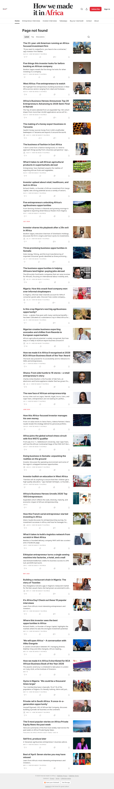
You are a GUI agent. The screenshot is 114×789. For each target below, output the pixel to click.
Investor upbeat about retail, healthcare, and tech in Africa (45, 183)
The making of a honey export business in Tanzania (44, 125)
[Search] (81, 9)
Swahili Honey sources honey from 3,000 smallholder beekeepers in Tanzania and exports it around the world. (44, 131)
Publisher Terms (74, 776)
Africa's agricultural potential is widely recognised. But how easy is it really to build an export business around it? (46, 339)
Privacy (52, 778)
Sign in (107, 9)
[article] (57, 50)
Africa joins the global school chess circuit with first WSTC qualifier (45, 437)
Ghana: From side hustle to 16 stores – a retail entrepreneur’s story (46, 374)
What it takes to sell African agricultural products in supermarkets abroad (43, 163)
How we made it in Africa (38, 54)
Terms (57, 778)
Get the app (66, 782)
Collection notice (66, 778)
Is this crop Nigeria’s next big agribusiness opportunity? (44, 310)
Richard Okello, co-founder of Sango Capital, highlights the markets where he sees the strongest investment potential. (45, 627)
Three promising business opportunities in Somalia (45, 249)
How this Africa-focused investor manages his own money (45, 417)
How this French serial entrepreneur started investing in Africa (45, 515)
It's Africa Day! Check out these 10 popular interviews (44, 601)
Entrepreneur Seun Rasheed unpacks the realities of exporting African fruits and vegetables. (43, 169)
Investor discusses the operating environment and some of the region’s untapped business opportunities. (45, 463)
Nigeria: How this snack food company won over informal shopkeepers (45, 290)
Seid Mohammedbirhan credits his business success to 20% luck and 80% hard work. (46, 561)
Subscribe (96, 9)
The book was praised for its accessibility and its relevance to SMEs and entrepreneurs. (46, 360)
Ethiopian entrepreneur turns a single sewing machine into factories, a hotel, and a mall (46, 556)
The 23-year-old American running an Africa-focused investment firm (46, 44)
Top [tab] (32, 37)
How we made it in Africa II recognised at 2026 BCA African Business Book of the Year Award (46, 354)
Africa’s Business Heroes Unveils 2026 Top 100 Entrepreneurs (45, 495)
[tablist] (34, 37)
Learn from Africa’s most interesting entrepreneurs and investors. (44, 607)
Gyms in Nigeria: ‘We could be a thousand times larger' (44, 682)
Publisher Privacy (62, 776)
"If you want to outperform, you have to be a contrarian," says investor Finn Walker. (45, 50)
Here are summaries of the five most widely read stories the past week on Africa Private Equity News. (46, 729)
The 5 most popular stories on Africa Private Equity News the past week (45, 723)
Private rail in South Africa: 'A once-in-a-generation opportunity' (43, 702)
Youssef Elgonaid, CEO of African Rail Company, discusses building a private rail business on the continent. (45, 708)
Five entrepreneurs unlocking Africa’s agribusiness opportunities (42, 204)
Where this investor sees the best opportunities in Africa (40, 622)
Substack (48, 786)
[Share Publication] (86, 9)
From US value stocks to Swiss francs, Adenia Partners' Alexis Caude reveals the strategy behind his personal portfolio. (46, 422)
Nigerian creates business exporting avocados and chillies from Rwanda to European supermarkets (42, 332)
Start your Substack (52, 782)
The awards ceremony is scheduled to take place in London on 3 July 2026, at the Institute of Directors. (45, 668)
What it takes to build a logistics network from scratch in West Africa (46, 536)
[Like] (24, 77)
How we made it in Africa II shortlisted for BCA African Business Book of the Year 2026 (46, 662)
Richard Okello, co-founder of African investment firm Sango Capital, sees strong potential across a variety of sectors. (46, 189)
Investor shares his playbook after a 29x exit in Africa (46, 229)
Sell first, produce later (34, 739)
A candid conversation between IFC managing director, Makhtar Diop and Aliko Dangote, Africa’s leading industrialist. (44, 647)
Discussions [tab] (40, 37)
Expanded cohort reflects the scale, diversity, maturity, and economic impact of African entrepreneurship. (45, 501)
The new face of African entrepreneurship (44, 393)
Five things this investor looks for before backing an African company (44, 65)
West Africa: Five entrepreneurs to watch (44, 83)
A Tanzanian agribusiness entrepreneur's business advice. (45, 742)
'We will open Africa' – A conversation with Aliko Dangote (44, 642)
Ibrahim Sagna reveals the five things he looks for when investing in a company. (44, 70)
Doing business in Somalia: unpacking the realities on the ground (44, 457)
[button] (17, 21)
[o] (82, 47)
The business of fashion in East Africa (42, 144)
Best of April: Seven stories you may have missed (44, 756)
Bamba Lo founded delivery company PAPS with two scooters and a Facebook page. (46, 541)
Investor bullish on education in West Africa (45, 476)
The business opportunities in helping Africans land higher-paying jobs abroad (44, 269)
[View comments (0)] (40, 57)
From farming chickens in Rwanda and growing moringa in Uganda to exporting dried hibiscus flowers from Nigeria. (45, 209)
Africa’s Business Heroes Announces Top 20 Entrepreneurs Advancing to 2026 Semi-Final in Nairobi (46, 104)
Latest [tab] (26, 37)
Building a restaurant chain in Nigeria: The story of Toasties (44, 581)
